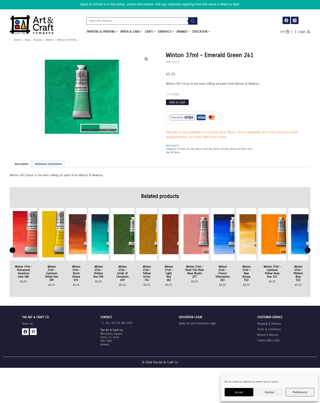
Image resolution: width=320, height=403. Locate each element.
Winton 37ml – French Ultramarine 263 (223, 273)
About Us (27, 323)
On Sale (173, 62)
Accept (239, 392)
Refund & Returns (267, 334)
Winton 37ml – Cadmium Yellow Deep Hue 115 (272, 271)
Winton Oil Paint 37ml (240, 149)
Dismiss (269, 392)
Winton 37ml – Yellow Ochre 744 (147, 273)
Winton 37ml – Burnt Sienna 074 (76, 273)
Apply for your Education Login (197, 323)
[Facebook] (286, 20)
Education (199, 32)
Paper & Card (130, 32)
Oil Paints (174, 152)
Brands (182, 32)
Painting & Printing (101, 32)
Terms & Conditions (269, 329)
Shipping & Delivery (269, 323)
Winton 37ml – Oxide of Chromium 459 (122, 273)
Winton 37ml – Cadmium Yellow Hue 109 (51, 273)
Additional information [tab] (48, 164)
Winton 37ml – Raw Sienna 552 (246, 273)
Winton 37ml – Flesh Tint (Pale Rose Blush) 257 (194, 271)
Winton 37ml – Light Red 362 (169, 273)
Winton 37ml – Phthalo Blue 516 (298, 273)
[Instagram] (295, 20)
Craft (149, 32)
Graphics (164, 32)
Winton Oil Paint (221, 149)
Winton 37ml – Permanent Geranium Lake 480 (23, 271)
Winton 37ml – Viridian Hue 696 (98, 271)
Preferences (300, 392)
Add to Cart (177, 102)
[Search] (192, 21)
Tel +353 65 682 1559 (119, 323)
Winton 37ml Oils (204, 149)
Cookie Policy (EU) (268, 340)
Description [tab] (21, 164)
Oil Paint (181, 149)
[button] (146, 59)
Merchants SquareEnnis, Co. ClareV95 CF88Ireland (111, 337)
